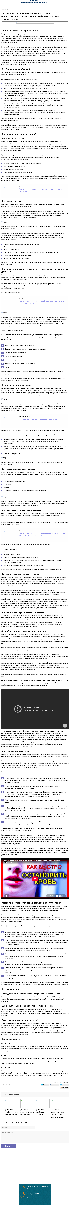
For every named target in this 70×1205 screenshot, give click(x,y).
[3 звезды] (5, 1084)
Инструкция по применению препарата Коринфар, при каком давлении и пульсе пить (27, 1113)
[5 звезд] (8, 1084)
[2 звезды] (3, 1084)
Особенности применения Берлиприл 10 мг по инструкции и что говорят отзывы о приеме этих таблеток (58, 1114)
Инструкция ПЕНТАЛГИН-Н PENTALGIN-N (40, 1112)
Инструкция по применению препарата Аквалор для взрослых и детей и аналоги (11, 1113)
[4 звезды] (7, 1084)
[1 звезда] (2, 1084)
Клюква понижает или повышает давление (38, 419)
